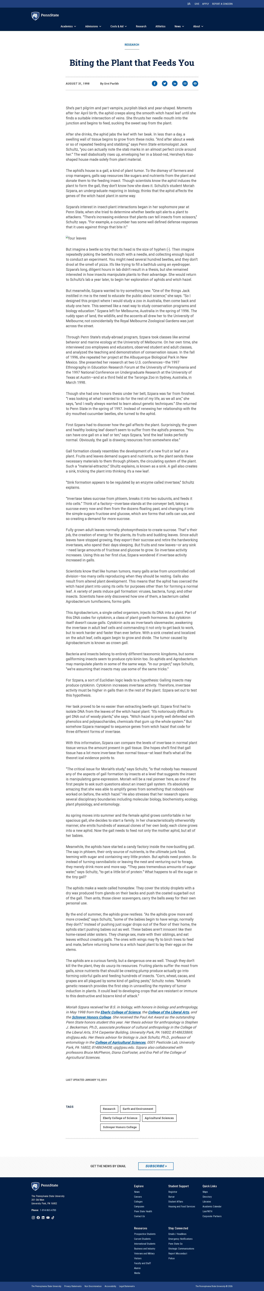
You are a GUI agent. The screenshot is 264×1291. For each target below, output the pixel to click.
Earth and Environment (138, 1108)
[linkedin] (175, 84)
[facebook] (154, 84)
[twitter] (164, 84)
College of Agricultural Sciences (120, 1042)
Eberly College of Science (120, 1012)
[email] (185, 84)
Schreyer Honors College (91, 1017)
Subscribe (154, 1166)
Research (132, 44)
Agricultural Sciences (159, 1118)
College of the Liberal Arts (168, 1012)
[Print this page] (195, 84)
